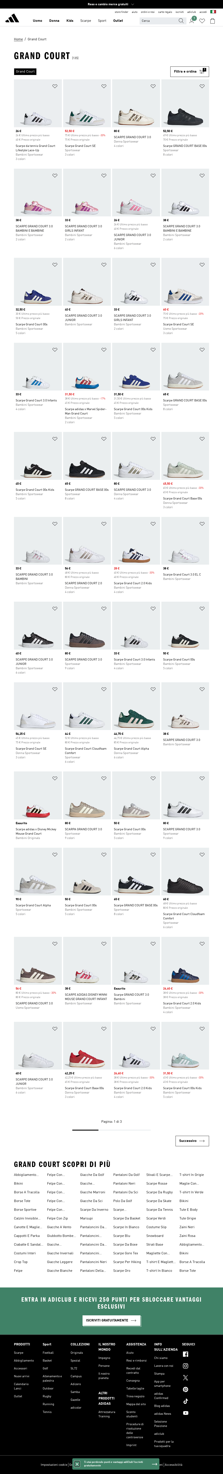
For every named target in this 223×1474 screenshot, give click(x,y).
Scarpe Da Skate (158, 1201)
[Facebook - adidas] (195, 1355)
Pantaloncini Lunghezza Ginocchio (89, 1254)
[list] (92, 71)
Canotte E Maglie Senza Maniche (27, 1228)
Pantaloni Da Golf (126, 1175)
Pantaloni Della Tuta (91, 1271)
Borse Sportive (25, 1210)
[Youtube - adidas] (195, 1414)
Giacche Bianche (59, 1271)
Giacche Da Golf (92, 1175)
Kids (69, 21)
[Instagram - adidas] (195, 1366)
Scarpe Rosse (156, 1183)
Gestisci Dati (77, 1464)
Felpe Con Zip (57, 1218)
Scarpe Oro (121, 1271)
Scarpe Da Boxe (125, 1244)
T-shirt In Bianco (159, 1271)
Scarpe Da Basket (126, 1218)
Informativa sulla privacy (117, 1464)
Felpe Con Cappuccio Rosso (60, 1193)
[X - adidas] (195, 1378)
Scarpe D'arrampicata (124, 1210)
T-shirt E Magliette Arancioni (160, 1262)
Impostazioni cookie (54, 1464)
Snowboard (155, 1236)
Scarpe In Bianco (126, 1227)
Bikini (18, 1183)
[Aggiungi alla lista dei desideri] (54, 87)
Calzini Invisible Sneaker (26, 1219)
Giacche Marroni (92, 1192)
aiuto (134, 12)
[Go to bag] (212, 21)
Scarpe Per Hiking (127, 1262)
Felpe (18, 1271)
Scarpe (85, 21)
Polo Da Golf (122, 1201)
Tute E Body (188, 1210)
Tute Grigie (187, 1218)
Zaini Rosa (187, 1236)
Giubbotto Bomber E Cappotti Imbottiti (61, 1236)
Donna (54, 21)
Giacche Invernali (60, 1253)
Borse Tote (22, 1201)
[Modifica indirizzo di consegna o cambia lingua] (213, 12)
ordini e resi (148, 12)
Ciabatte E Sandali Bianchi (28, 1245)
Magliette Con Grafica (156, 1254)
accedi (203, 12)
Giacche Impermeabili (57, 1245)
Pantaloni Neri (124, 1183)
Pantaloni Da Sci (125, 1192)
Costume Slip (156, 1227)
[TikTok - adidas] (195, 1402)
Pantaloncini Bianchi (89, 1236)
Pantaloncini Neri (93, 1262)
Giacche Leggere (60, 1262)
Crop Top (21, 1262)
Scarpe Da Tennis (159, 1210)
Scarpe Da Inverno (94, 1210)
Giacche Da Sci (91, 1201)
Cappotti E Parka (27, 1236)
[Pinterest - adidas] (195, 1390)
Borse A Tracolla (26, 1192)
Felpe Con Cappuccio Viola (59, 1210)
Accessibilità (173, 1464)
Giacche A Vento (59, 1227)
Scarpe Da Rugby (159, 1192)
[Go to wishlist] (202, 21)
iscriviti (180, 12)
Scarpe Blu (121, 1236)
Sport (102, 21)
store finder (121, 12)
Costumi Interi (25, 1253)
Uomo (37, 21)
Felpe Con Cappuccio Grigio (60, 1184)
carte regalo (165, 12)
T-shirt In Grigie (191, 1175)
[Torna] (12, 19)
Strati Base (154, 1244)
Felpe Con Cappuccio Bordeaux (55, 1175)
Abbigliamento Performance (25, 1175)
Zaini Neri (186, 1227)
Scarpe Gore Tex (125, 1253)
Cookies (93, 1464)
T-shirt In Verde (191, 1192)
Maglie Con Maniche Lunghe (192, 1184)
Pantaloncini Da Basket (92, 1228)
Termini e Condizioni (149, 1464)
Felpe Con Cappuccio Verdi (59, 1201)
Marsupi (86, 1218)
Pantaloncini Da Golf (92, 1245)
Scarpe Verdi (156, 1218)
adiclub (191, 12)
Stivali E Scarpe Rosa (158, 1175)
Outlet (118, 21)
